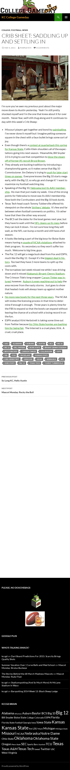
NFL (62, 359)
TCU (49, 744)
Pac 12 (22, 363)
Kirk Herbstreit (11, 359)
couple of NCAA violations (37, 242)
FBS (5, 355)
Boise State (34, 347)
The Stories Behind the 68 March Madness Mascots (27, 673)
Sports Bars (32, 744)
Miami (40, 729)
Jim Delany (25, 355)
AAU (6, 344)
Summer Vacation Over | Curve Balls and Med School (28, 665)
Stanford (41, 744)
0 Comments (42, 48)
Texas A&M (10, 749)
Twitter (45, 749)
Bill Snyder (19, 347)
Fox (14, 355)
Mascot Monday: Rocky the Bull (18, 390)
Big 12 (7, 347)
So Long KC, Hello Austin (14, 378)
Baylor (36, 713)
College (6, 30)
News (25, 30)
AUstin (41, 344)
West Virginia (9, 752)
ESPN (59, 351)
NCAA (39, 359)
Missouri (28, 359)
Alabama (17, 344)
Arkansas (18, 714)
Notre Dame (50, 733)
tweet (37, 749)
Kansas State (41, 355)
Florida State (8, 722)
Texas (58, 743)
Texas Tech (34, 363)
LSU (35, 728)
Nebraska (51, 359)
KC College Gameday (15, 17)
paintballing (59, 129)
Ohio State (9, 363)
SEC (24, 744)
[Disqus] (35, 444)
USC (53, 749)
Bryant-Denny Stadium (55, 347)
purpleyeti (25, 48)
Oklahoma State (45, 738)
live (30, 728)
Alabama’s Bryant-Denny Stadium (46, 273)
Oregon (6, 744)
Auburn (30, 344)
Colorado (39, 717)
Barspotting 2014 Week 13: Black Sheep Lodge (34, 691)
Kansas (58, 721)
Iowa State (43, 722)
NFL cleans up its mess (47, 222)
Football (16, 30)
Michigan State (62, 729)
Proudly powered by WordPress (15, 766)
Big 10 (60, 344)
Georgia (27, 722)
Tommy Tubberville (53, 363)
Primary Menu (66, 17)
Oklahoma (23, 738)
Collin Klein (46, 351)
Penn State (16, 744)
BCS (51, 344)
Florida (55, 717)
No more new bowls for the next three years (29, 296)
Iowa (33, 722)
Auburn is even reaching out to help (42, 281)
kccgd (4, 656)
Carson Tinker (29, 351)
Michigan (49, 728)
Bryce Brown (10, 351)
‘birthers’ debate (41, 207)
